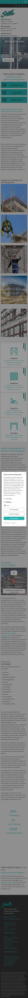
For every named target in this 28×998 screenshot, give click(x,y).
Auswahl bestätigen (14, 514)
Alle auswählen (14, 518)
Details (8, 505)
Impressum (13, 523)
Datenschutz (7, 523)
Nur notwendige (14, 509)
